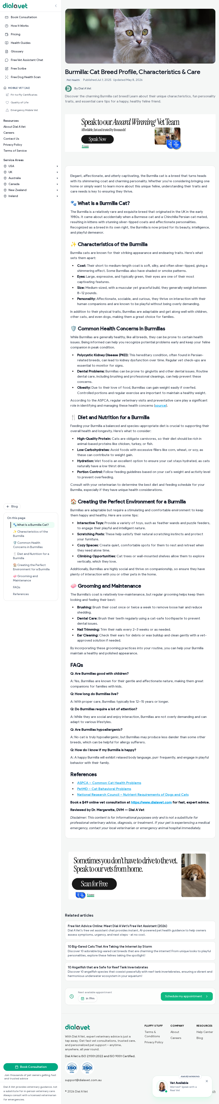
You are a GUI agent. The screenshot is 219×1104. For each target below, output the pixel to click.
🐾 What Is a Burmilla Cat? (34, 525)
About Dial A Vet (14, 127)
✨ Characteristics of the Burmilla (34, 534)
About (174, 1032)
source (160, 405)
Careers (8, 133)
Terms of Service (15, 151)
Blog (14, 506)
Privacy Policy (12, 145)
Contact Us (11, 139)
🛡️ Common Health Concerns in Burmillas (34, 545)
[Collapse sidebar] (56, 6)
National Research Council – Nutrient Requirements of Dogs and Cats (133, 795)
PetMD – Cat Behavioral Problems (104, 789)
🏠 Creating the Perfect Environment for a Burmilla (34, 567)
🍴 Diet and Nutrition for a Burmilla (34, 556)
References (34, 594)
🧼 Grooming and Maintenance (34, 578)
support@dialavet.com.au (83, 1080)
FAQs (32, 587)
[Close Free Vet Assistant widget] (206, 1081)
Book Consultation (33, 1067)
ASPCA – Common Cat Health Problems (109, 783)
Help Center (205, 1032)
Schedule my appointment (183, 996)
